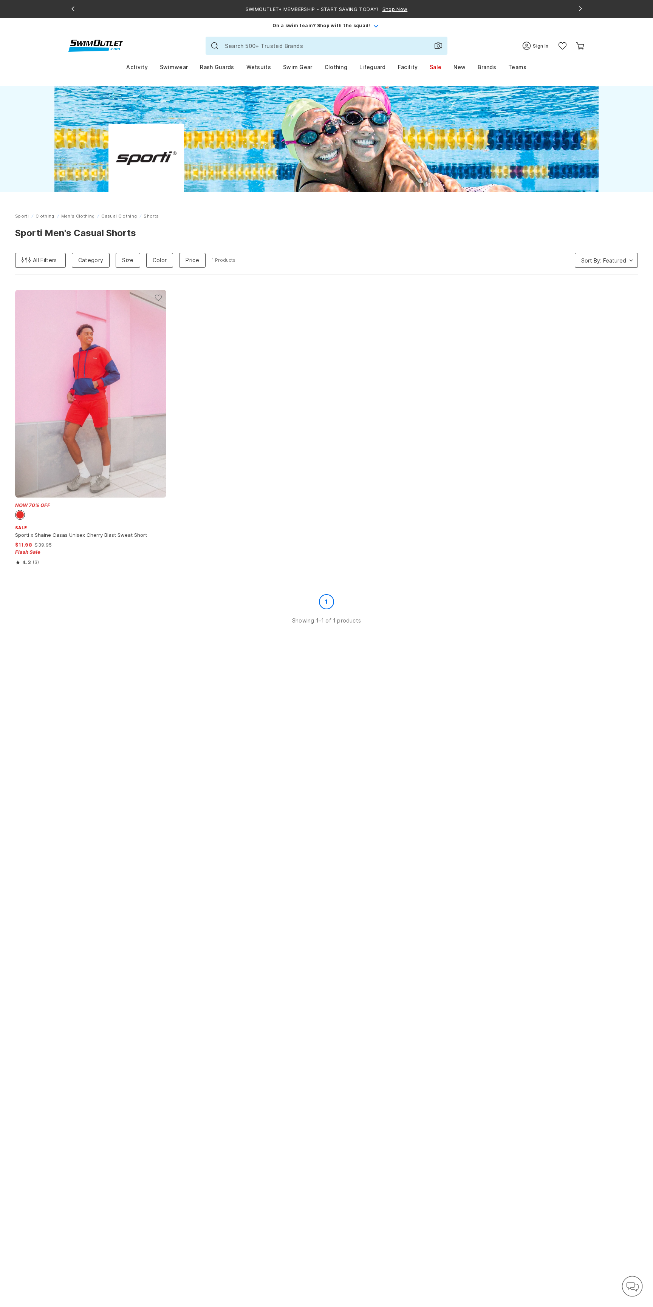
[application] (632, 1286)
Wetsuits (258, 67)
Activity (136, 67)
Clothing (336, 67)
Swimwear (174, 67)
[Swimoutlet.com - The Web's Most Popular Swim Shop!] (95, 45)
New (459, 67)
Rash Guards (217, 67)
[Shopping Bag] (580, 46)
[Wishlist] (562, 46)
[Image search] (438, 46)
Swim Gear (298, 67)
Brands (487, 67)
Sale (435, 67)
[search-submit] (215, 46)
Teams (517, 67)
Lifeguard (372, 67)
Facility (408, 67)
